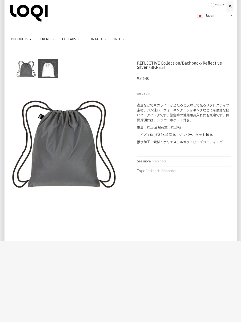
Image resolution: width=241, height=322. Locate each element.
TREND (45, 39)
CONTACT (95, 39)
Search (230, 6)
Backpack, (153, 171)
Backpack (159, 161)
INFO (117, 39)
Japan (210, 15)
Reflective (169, 171)
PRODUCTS (19, 39)
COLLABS (69, 39)
